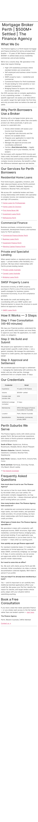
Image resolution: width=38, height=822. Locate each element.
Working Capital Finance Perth (14, 246)
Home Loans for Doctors (12, 207)
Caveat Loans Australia (11, 273)
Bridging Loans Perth (10, 277)
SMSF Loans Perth (9, 310)
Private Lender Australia (12, 270)
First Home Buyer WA (11, 210)
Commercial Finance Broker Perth (15, 235)
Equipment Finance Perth (12, 243)
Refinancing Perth (9, 218)
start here (30, 612)
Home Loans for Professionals (14, 203)
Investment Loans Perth (11, 214)
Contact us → (6, 623)
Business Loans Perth (11, 239)
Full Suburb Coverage (11, 471)
